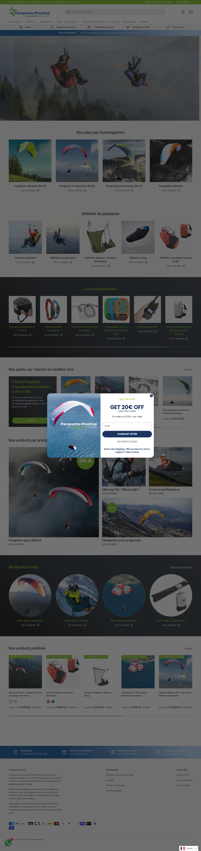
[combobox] (188, 848)
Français (189, 848)
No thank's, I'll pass (127, 441)
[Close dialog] (151, 395)
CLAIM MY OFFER (127, 434)
